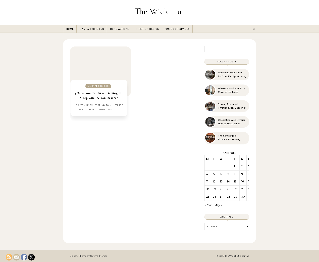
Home (70, 29)
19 (214, 189)
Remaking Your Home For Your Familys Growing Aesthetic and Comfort (232, 74)
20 (221, 189)
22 (236, 189)
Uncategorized (98, 86)
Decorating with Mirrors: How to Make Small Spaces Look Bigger (231, 122)
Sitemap (244, 256)
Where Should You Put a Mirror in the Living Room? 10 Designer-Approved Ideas (231, 90)
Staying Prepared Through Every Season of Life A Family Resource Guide (232, 106)
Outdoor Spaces (177, 29)
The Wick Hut (159, 11)
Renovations (119, 29)
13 (221, 181)
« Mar (208, 205)
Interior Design (147, 29)
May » (218, 205)
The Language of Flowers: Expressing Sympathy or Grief (229, 137)
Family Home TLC (92, 29)
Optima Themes (98, 256)
